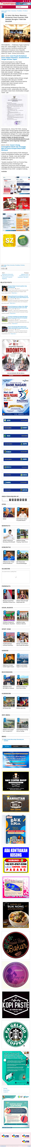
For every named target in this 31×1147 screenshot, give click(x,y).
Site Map (5, 1088)
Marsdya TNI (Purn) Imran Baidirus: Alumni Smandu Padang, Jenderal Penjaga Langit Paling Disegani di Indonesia (19, 665)
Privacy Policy (6, 1090)
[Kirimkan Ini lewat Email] (2, 268)
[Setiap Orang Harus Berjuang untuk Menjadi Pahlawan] (22, 534)
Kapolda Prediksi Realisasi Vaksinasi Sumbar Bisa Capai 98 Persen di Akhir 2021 (21, 623)
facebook (25, 1)
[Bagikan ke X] (5, 268)
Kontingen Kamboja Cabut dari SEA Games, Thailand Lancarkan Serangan (22, 644)
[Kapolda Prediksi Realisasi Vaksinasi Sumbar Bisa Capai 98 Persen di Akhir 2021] (22, 616)
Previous (29, 514)
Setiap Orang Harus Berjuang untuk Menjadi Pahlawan (22, 541)
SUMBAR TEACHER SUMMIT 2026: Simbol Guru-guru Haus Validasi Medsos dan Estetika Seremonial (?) (8, 519)
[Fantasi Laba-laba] (22, 702)
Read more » (14, 293)
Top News (7, 746)
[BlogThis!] (3, 268)
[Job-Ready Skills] (9, 702)
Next (3, 514)
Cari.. (29, 7)
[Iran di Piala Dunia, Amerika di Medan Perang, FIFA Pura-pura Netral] (9, 637)
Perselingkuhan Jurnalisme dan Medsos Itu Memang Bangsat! (22, 519)
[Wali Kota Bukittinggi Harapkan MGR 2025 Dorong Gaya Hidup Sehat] (15, 594)
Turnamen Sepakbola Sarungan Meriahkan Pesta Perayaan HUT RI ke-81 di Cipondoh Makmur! (22, 562)
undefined (18, 288)
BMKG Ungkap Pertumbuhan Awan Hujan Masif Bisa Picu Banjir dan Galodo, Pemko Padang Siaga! (18, 730)
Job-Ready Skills (7, 708)
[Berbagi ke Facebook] (6, 268)
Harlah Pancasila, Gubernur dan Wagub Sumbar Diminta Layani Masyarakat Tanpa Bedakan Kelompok (9, 541)
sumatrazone (3, 1146)
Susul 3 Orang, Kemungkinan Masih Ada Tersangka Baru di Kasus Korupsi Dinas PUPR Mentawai (13, 147)
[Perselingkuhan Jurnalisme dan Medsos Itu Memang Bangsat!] (22, 512)
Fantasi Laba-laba (20, 708)
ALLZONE (24, 746)
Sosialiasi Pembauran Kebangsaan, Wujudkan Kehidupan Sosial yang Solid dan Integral (9, 623)
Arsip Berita (15, 746)
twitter (23, 1)
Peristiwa (23, 265)
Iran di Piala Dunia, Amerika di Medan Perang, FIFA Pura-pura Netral (9, 644)
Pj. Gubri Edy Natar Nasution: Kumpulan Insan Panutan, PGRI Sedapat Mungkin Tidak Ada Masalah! (16, 18)
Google (29, 1146)
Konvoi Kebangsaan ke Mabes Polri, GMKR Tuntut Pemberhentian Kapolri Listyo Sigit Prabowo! (8, 562)
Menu (1, 6)
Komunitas (12, 265)
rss (30, 1)
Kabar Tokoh (7, 265)
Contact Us (5, 1092)
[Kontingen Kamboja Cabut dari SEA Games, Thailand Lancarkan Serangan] (22, 637)
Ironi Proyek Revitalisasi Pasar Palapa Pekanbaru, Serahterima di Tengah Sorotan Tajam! (15, 57)
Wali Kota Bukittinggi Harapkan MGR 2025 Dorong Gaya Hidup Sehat (14, 601)
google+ (28, 1)
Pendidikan (17, 265)
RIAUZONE (3, 266)
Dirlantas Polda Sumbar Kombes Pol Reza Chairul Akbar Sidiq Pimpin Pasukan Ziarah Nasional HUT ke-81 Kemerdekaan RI (16, 687)
